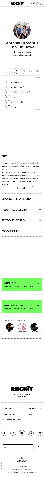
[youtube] (22, 433)
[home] (17, 3)
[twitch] (31, 433)
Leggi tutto (22, 188)
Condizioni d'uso (17, 469)
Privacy (1, 466)
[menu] (2, 3)
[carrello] (33, 3)
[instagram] (13, 433)
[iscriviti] (38, 447)
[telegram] (40, 433)
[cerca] (37, 3)
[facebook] (4, 433)
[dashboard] (41, 3)
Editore (21, 459)
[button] (5, 328)
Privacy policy (28, 469)
